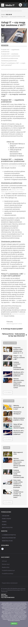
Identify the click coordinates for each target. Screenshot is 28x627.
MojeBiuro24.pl (5, 567)
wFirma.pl (4, 561)
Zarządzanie (19, 10)
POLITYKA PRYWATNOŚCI (7, 597)
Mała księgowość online (14, 323)
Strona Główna (4, 10)
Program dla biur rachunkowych (10, 583)
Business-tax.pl (5, 564)
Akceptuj (14, 623)
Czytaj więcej (8, 392)
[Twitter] (2, 37)
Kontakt (3, 594)
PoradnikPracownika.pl (7, 573)
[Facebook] (2, 34)
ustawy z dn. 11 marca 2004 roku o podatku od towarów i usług (12, 191)
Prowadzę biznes (11, 10)
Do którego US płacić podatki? (13, 329)
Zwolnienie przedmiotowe (9, 58)
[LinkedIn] (2, 41)
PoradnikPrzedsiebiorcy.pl (8, 570)
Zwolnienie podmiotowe (9, 61)
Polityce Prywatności (15, 620)
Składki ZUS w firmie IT (17, 148)
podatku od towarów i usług (12, 166)
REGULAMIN (4, 596)
